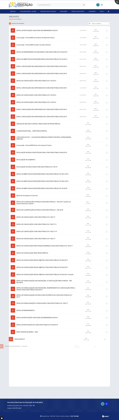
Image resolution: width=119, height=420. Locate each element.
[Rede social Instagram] (107, 404)
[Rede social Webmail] (103, 404)
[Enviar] (84, 5)
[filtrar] (89, 23)
